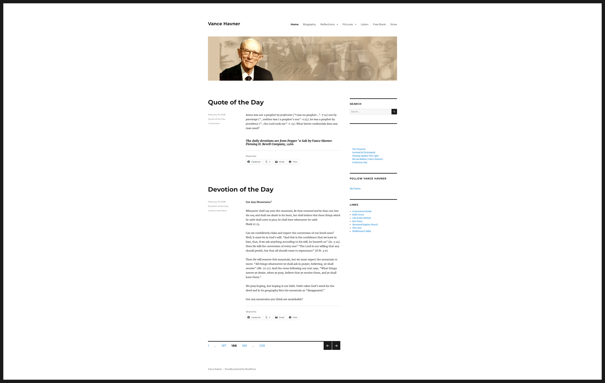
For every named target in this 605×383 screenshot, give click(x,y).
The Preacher (359, 149)
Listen (365, 24)
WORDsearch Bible (361, 231)
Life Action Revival (361, 218)
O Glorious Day (359, 162)
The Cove (356, 228)
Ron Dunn (357, 221)
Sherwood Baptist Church (365, 224)
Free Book (379, 24)
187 (225, 345)
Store (393, 24)
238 (263, 345)
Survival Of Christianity (363, 152)
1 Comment (214, 123)
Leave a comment (217, 210)
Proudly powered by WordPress (240, 369)
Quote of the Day (236, 102)
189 (245, 345)
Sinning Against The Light (365, 155)
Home (295, 24)
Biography (309, 24)
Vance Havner (224, 23)
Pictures (348, 24)
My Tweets (355, 188)
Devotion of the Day (241, 189)
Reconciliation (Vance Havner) (367, 159)
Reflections (327, 24)
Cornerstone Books (362, 211)
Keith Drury (358, 214)
